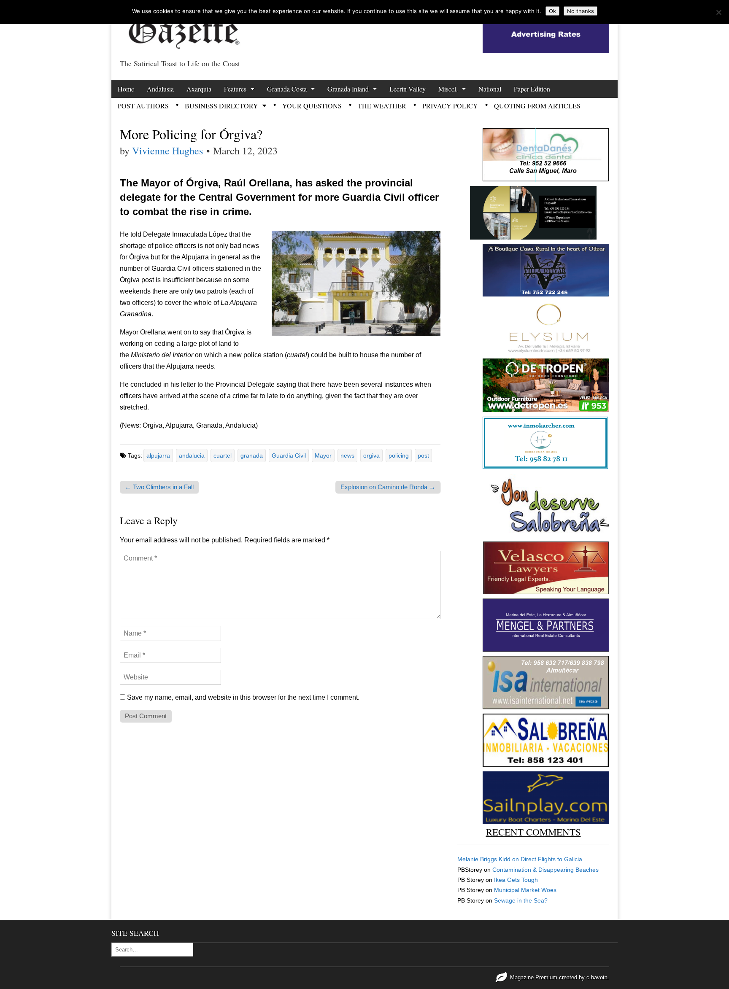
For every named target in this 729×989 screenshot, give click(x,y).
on (489, 859)
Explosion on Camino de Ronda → (387, 486)
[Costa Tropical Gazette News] (183, 27)
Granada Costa (287, 88)
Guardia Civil (289, 455)
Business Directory (221, 105)
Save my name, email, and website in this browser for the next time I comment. (243, 697)
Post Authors (143, 105)
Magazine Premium (533, 977)
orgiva (371, 455)
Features (235, 88)
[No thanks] (718, 12)
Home (126, 88)
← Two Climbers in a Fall (159, 486)
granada (251, 455)
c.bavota (597, 977)
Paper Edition (532, 88)
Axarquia (198, 88)
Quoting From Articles (537, 105)
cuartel (222, 455)
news (347, 455)
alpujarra (158, 455)
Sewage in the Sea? (521, 900)
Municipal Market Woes (525, 890)
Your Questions (312, 105)
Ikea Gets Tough (516, 879)
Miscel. (448, 88)
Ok (552, 11)
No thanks (580, 11)
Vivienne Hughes (167, 150)
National (489, 88)
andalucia (192, 455)
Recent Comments (533, 831)
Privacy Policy (450, 105)
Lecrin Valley (407, 88)
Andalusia (160, 88)
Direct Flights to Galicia (551, 859)
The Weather (382, 105)
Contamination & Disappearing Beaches (545, 869)
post (423, 455)
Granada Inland (348, 88)
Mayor (323, 455)
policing (399, 455)
